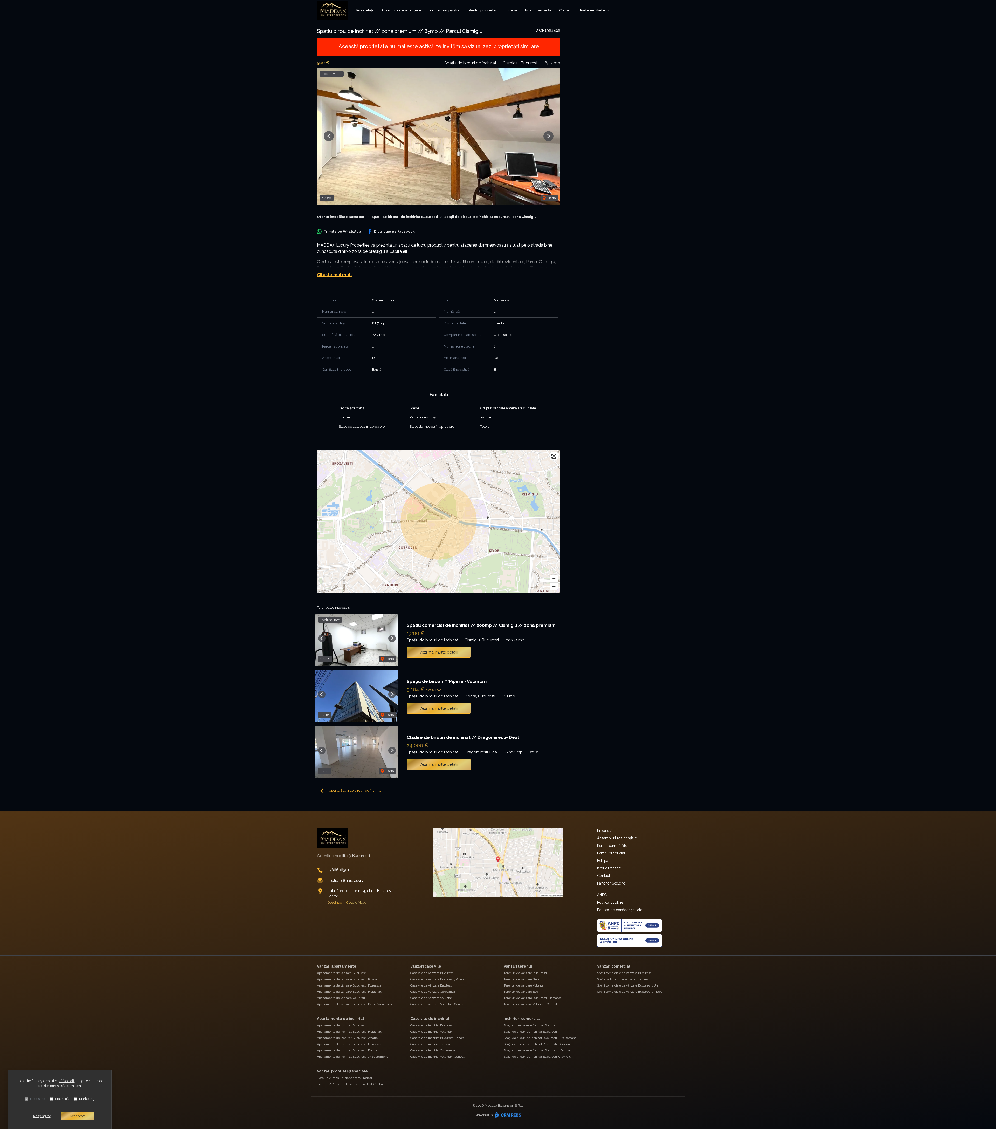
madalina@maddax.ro (345, 880)
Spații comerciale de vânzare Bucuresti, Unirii (629, 985)
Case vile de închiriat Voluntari (431, 1031)
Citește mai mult (334, 274)
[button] (329, 136)
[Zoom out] (554, 586)
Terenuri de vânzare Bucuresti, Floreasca (533, 998)
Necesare (37, 1099)
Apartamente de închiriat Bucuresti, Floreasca (349, 1044)
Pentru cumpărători (445, 10)
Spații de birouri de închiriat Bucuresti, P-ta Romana (540, 1038)
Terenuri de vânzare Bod (521, 992)
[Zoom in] (554, 578)
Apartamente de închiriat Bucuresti (341, 1025)
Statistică (62, 1099)
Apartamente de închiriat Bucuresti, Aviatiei (347, 1038)
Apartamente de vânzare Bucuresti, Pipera (347, 979)
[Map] (438, 521)
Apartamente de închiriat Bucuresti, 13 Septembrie (352, 1056)
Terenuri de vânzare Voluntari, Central (530, 1004)
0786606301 (338, 870)
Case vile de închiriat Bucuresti (432, 1025)
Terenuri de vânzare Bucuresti (525, 973)
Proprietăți (364, 10)
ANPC (602, 895)
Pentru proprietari (483, 10)
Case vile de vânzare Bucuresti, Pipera (437, 979)
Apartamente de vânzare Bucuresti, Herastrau (349, 992)
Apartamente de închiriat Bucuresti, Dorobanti (349, 1050)
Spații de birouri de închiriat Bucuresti (405, 217)
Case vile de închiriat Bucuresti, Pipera (437, 1038)
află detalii (67, 1081)
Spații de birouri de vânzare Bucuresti (623, 979)
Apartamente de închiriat (340, 1019)
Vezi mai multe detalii (438, 652)
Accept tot (77, 1116)
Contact (565, 10)
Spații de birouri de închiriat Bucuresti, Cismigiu (537, 1056)
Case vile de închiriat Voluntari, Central (437, 1056)
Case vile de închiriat (429, 1019)
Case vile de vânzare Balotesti (431, 985)
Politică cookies (610, 902)
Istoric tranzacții (538, 10)
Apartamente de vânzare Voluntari (341, 998)
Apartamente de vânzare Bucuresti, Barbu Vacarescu (354, 1004)
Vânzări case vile (425, 966)
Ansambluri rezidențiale (401, 10)
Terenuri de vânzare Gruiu (522, 979)
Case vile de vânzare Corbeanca (432, 992)
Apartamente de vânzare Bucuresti (341, 973)
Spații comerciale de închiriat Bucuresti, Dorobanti (538, 1050)
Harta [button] (551, 198)
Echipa (511, 10)
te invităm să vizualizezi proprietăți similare (487, 46)
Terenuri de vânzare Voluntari (524, 985)
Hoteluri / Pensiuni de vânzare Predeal (344, 1078)
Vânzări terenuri (519, 966)
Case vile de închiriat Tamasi (430, 1044)
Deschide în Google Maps (346, 902)
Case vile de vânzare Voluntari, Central (437, 1004)
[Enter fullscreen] (554, 456)
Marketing (87, 1099)
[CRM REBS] (507, 1115)
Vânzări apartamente (336, 966)
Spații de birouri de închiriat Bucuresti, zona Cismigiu (490, 217)
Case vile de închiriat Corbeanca (432, 1050)
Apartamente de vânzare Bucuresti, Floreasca (349, 985)
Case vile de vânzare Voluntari (431, 998)
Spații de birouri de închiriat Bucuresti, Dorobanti (538, 1044)
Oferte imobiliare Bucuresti (341, 217)
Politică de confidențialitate (619, 910)
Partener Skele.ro (594, 10)
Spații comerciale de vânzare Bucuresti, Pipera (629, 992)
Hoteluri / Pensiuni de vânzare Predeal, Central (350, 1084)
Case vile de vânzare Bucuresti (432, 973)
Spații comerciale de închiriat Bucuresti (531, 1025)
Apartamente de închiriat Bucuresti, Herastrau (349, 1031)
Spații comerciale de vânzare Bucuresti (624, 973)
